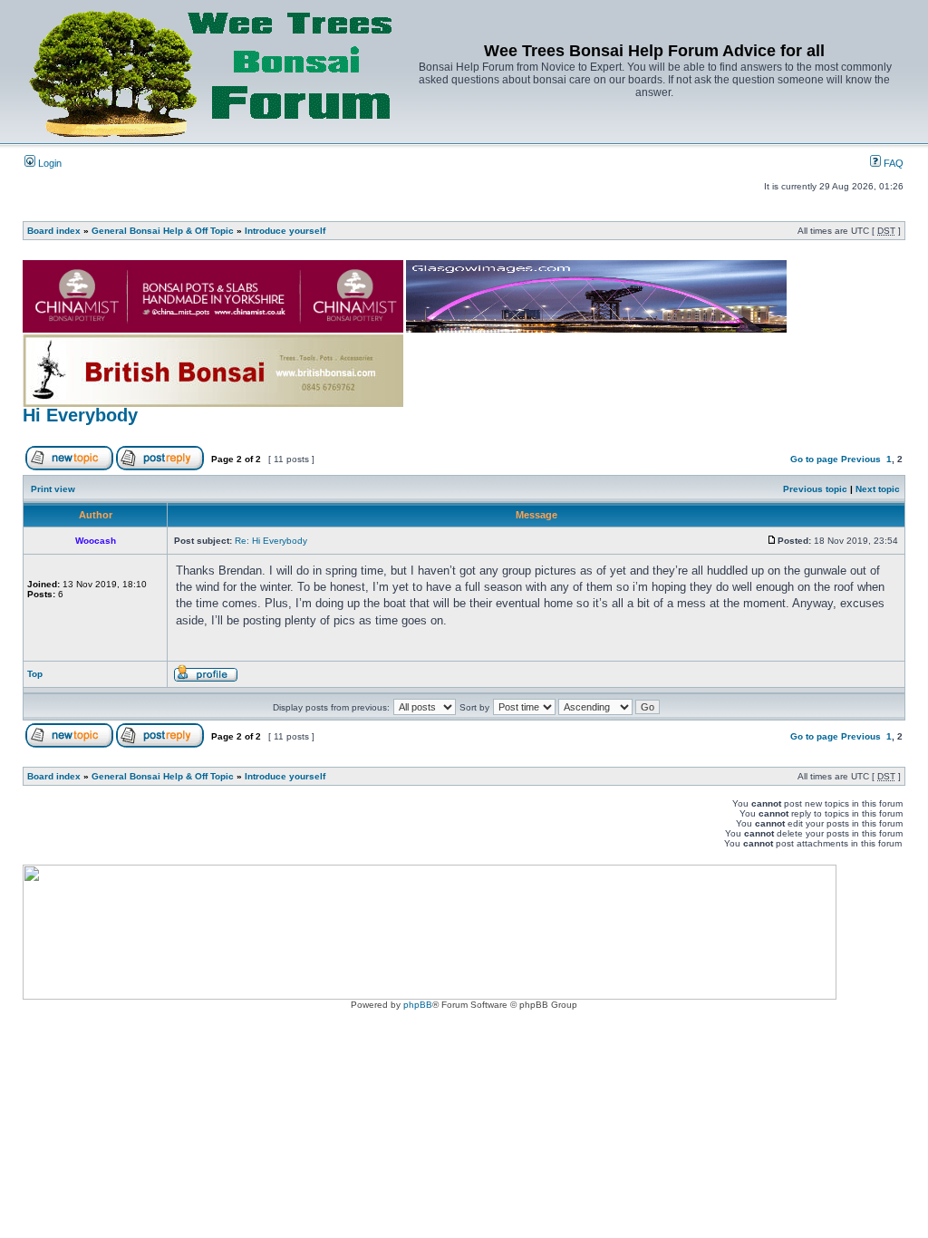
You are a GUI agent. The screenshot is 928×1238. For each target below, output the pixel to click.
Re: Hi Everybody (271, 541)
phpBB (417, 1005)
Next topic (878, 489)
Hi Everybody (80, 415)
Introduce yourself (285, 231)
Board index (54, 231)
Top (35, 674)
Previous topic (815, 489)
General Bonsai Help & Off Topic (163, 231)
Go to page (814, 459)
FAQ (892, 163)
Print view (53, 489)
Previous (861, 459)
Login (48, 163)
